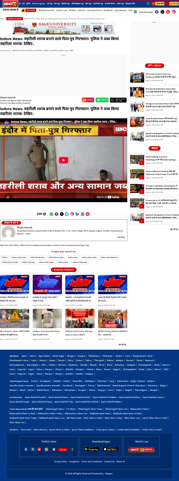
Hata (149, 369)
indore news (73, 257)
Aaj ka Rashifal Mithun (129, 397)
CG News (71, 409)
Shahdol (69, 369)
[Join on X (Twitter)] (61, 214)
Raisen (107, 369)
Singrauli (21, 369)
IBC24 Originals (38, 3)
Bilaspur (13, 390)
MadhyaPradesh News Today (23, 418)
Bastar (31, 390)
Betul (109, 365)
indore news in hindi (10, 262)
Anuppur (81, 356)
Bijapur (163, 386)
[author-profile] (8, 232)
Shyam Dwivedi (7, 97)
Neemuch (149, 360)
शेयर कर (104, 99)
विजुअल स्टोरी (130, 3)
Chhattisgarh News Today (90, 409)
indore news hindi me (109, 257)
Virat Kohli (26, 430)
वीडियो (154, 148)
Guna (127, 356)
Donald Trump (61, 10)
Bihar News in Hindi (93, 418)
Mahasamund (103, 386)
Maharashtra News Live (76, 413)
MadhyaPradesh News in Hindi (127, 413)
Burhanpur (119, 365)
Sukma (92, 390)
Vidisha (90, 369)
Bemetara (152, 386)
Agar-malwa (44, 356)
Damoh (61, 360)
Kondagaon (45, 381)
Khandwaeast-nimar (19, 360)
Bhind (101, 365)
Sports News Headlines (82, 430)
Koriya (91, 386)
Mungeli (153, 390)
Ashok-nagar (58, 356)
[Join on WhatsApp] (51, 214)
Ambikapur (90, 381)
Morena (62, 365)
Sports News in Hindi (59, 430)
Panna (139, 360)
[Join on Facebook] (56, 214)
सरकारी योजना (110, 3)
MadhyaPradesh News (100, 413)
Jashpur (150, 381)
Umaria (42, 360)
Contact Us (109, 462)
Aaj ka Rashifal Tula (64, 402)
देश (23, 3)
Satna (39, 369)
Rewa (98, 369)
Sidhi (166, 369)
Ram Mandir (108, 10)
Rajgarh (116, 369)
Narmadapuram (17, 365)
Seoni (12, 369)
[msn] (72, 449)
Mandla (83, 365)
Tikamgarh (99, 360)
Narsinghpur (33, 365)
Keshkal (56, 381)
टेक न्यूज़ (57, 3)
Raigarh (128, 390)
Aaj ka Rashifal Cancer (153, 397)
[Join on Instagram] (72, 214)
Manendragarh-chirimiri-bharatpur (128, 386)
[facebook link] (157, 12)
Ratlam (52, 365)
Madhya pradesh (64, 270)
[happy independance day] (64, 34)
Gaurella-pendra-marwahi (21, 386)
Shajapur (80, 369)
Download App (147, 12)
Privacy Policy (60, 462)
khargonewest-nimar (143, 356)
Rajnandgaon (141, 390)
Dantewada (122, 381)
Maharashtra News (139, 409)
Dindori (79, 360)
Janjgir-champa (137, 381)
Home (2, 18)
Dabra (88, 360)
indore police (63, 262)
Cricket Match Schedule (128, 430)
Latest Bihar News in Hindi (154, 418)
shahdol (69, 374)
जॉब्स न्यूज (120, 3)
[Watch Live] (142, 452)
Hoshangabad (144, 365)
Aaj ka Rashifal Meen (58, 397)
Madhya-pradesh (15, 18)
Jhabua (110, 360)
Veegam (109, 474)
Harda (156, 365)
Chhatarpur (107, 356)
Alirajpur (71, 356)
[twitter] (32, 449)
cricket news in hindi (151, 430)
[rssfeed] (54, 449)
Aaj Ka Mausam (121, 10)
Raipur (119, 390)
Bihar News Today (113, 418)
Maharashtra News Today (50, 413)
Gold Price (81, 10)
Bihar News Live (131, 418)
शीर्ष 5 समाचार (154, 66)
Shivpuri (59, 369)
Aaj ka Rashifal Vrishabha (104, 397)
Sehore (165, 365)
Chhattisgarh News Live (116, 409)
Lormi (110, 390)
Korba (34, 381)
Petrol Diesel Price (94, 10)
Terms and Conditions (91, 462)
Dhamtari (102, 381)
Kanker (66, 381)
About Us (120, 462)
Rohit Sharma (40, 430)
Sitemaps (63, 449)
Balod (22, 390)
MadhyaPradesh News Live (51, 418)
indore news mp (28, 262)
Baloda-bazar (43, 390)
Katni (33, 360)
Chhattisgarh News (55, 409)
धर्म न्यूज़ (50, 3)
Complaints (74, 462)
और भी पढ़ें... (122, 237)
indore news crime (89, 257)
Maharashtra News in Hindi (22, 413)
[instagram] (173, 12)
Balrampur (57, 390)
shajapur (89, 374)
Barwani (130, 360)
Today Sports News (105, 430)
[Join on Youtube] (87, 214)
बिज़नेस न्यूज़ (66, 3)
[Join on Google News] (82, 214)
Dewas (52, 360)
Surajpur (82, 390)
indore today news (80, 262)
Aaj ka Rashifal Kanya (42, 402)
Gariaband (67, 386)
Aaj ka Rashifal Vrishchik (87, 402)
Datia (70, 360)
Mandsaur (73, 365)
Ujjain (24, 356)
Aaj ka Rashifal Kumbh (35, 397)
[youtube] (167, 12)
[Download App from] (91, 451)
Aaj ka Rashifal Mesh (80, 397)
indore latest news (56, 257)
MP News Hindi (74, 418)
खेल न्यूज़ (88, 3)
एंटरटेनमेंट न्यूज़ (98, 3)
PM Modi (72, 10)
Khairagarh (80, 386)
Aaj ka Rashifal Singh (19, 402)
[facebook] (26, 449)
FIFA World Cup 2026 (46, 10)
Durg (111, 381)
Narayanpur (69, 390)
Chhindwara (93, 356)
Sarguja (101, 390)
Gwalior (119, 356)
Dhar (43, 365)
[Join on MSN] (77, 214)
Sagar (31, 369)
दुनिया (28, 3)
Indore (4, 257)
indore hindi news (37, 257)
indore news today (46, 262)
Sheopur (49, 369)
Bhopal (93, 365)
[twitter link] (162, 12)
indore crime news (19, 257)
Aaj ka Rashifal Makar (111, 402)
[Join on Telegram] (67, 214)
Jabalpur (119, 360)
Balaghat (131, 365)
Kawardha (77, 381)
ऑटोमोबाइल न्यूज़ (77, 3)
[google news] (135, 12)
